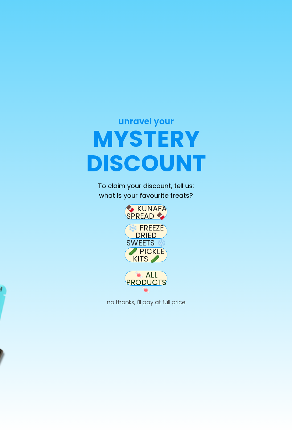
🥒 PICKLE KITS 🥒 (146, 254)
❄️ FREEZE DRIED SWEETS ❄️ (146, 231)
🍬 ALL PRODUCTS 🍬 (146, 278)
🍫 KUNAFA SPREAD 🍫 (146, 211)
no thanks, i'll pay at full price (146, 302)
